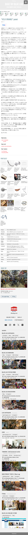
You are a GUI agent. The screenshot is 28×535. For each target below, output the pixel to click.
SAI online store (17, 455)
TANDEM (6, 455)
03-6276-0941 (22, 497)
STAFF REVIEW (18, 320)
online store (5, 496)
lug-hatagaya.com (7, 415)
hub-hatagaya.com (7, 434)
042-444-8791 (6, 517)
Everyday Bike (5, 152)
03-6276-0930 (21, 478)
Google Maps (5, 296)
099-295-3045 (6, 397)
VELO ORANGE (5, 140)
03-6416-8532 (22, 376)
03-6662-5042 (22, 337)
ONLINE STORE (10, 317)
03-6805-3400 (22, 356)
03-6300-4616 (22, 416)
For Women (4, 151)
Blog (14, 296)
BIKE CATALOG (8, 320)
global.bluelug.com (7, 515)
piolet (4, 141)
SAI (11, 455)
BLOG (19, 317)
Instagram (5, 335)
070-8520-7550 (22, 436)
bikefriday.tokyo (6, 476)
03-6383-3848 (6, 458)
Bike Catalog (15, 335)
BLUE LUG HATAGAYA (6, 146)
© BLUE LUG (14, 533)
